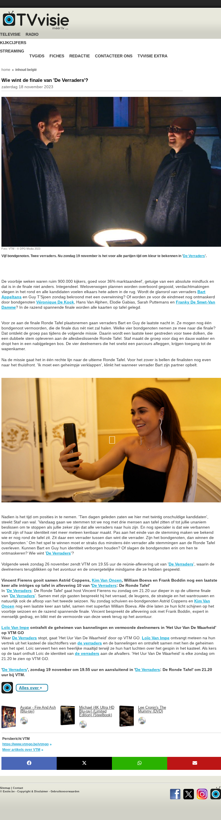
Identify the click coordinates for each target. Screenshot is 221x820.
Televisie (10, 34)
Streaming (12, 51)
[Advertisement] (47, 271)
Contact (18, 788)
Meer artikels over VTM (21, 750)
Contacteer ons (113, 56)
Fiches (56, 56)
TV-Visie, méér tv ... (36, 20)
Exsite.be (9, 791)
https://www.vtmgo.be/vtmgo (25, 744)
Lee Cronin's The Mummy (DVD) (152, 709)
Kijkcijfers (13, 43)
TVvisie (215, 793)
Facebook (175, 793)
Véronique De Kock (55, 302)
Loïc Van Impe (15, 627)
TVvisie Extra (152, 56)
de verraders (89, 643)
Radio (32, 34)
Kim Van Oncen (107, 580)
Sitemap (5, 788)
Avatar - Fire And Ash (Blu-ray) (38, 709)
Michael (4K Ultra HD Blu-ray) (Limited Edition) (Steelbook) (96, 711)
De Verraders (194, 256)
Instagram (202, 793)
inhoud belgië (26, 69)
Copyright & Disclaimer (32, 791)
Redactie (79, 56)
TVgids (36, 56)
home (5, 69)
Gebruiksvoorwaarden (65, 791)
